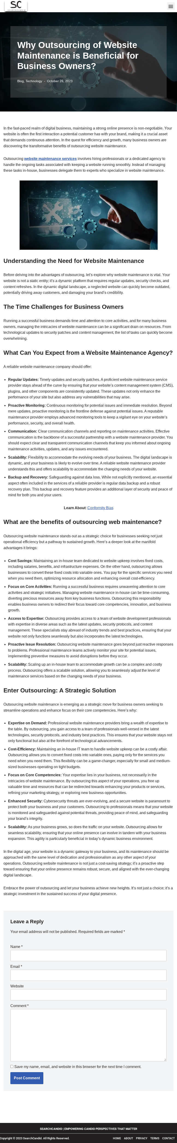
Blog (20, 81)
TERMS (155, 1138)
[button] (171, 6)
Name (16, 947)
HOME (117, 1138)
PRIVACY (141, 1138)
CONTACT (168, 1138)
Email (16, 967)
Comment (19, 1006)
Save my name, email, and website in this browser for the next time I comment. (77, 1067)
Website (17, 986)
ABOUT (129, 1138)
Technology (34, 81)
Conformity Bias (100, 508)
